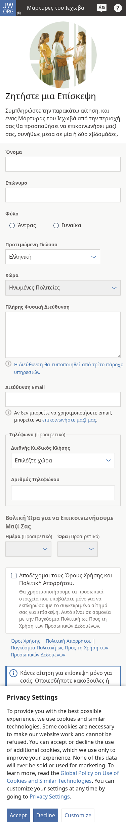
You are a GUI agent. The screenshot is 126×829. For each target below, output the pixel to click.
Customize (78, 815)
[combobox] (52, 256)
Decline (45, 815)
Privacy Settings (50, 796)
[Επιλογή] (93, 258)
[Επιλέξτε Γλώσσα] (102, 8)
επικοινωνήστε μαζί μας (69, 420)
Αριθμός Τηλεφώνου (35, 479)
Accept (18, 815)
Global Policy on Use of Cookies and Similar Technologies (63, 776)
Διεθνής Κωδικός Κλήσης (40, 448)
